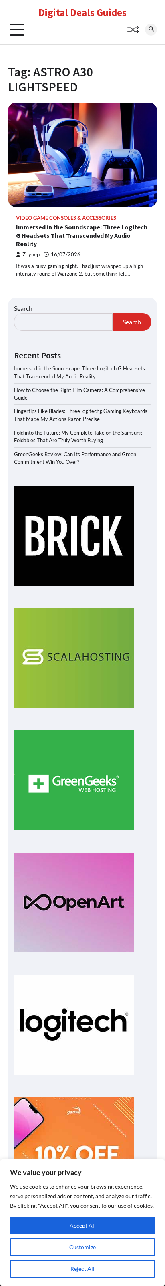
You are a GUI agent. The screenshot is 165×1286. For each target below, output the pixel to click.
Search (23, 308)
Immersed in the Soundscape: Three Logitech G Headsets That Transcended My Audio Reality (81, 235)
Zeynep (31, 255)
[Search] (151, 30)
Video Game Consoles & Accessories (66, 218)
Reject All (82, 1268)
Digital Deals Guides (82, 12)
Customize (82, 1247)
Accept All (83, 1225)
